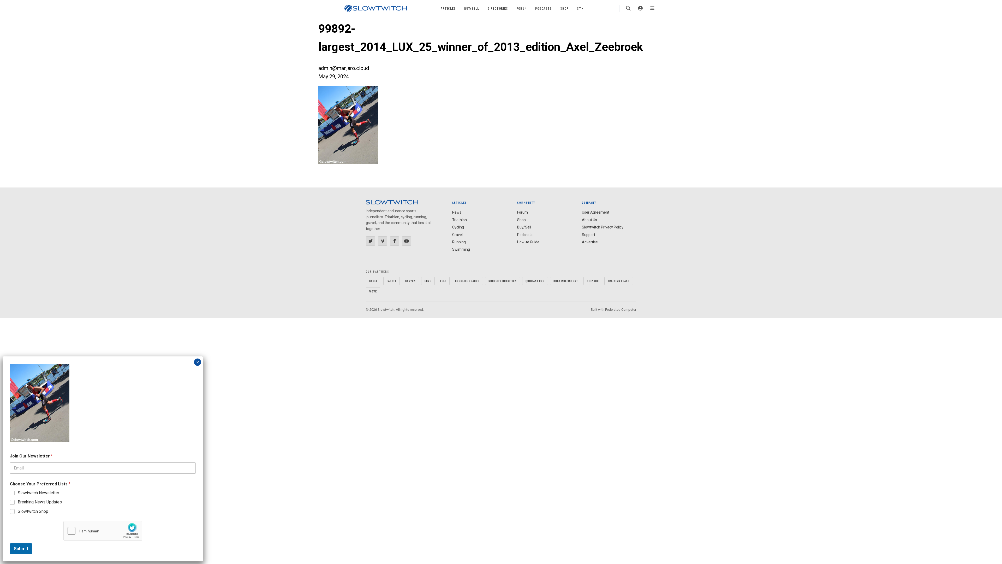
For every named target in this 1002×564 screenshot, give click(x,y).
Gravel (457, 235)
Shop (564, 8)
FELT (443, 281)
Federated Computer (620, 310)
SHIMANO (593, 281)
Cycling (458, 227)
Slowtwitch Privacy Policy (602, 227)
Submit (21, 548)
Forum (521, 8)
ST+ (580, 8)
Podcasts (543, 8)
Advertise (590, 242)
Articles (448, 8)
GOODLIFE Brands (467, 281)
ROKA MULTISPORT (565, 281)
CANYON (410, 281)
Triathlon (459, 220)
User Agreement (595, 212)
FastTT (391, 281)
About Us (589, 220)
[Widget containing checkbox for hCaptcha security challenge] (102, 531)
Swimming (461, 249)
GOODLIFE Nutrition (502, 281)
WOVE (373, 291)
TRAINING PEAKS (619, 281)
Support (588, 235)
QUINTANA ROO (535, 281)
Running (459, 242)
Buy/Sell (471, 8)
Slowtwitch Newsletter (38, 492)
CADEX (373, 281)
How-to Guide (528, 242)
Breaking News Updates (40, 502)
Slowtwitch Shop (33, 511)
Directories (497, 8)
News (456, 212)
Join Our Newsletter (31, 456)
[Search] (628, 8)
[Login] (640, 8)
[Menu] (652, 8)
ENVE (428, 281)
